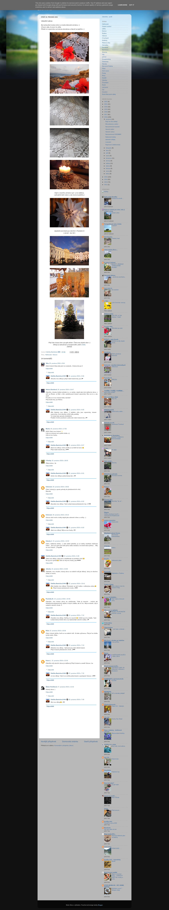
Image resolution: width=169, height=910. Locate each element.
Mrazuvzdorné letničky (118, 733)
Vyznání (114, 680)
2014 (106, 179)
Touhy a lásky (108, 584)
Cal (103, 89)
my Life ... (107, 757)
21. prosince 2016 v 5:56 (76, 376)
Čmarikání (105, 82)
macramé (105, 87)
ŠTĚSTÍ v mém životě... (111, 339)
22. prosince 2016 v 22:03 (60, 660)
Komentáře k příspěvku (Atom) (63, 745)
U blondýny (108, 623)
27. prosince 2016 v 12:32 (66, 687)
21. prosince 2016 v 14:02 (61, 541)
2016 (106, 117)
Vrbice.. (114, 547)
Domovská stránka (70, 741)
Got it (131, 5)
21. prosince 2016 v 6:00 (76, 409)
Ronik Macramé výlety (109, 94)
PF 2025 (114, 450)
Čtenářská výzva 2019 (110, 823)
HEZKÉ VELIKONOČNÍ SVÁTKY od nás (118, 612)
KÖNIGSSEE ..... (117, 848)
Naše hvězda (115, 797)
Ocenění (104, 92)
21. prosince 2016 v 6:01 (76, 473)
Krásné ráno (115, 759)
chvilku (83, 344)
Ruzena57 (107, 571)
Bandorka (107, 828)
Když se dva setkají (111, 121)
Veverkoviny (108, 237)
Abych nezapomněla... (111, 666)
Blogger (100, 905)
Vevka (106, 808)
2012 (106, 184)
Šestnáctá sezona (117, 475)
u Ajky (106, 301)
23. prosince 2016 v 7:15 (76, 673)
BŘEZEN (114, 379)
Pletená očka (106, 43)
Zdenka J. (49, 541)
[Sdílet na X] (74, 352)
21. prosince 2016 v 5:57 (76, 445)
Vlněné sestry (108, 314)
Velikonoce (115, 366)
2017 (106, 114)
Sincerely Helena (109, 275)
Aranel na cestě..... (110, 796)
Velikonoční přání (116, 560)
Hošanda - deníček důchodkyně (114, 365)
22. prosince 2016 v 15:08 (60, 569)
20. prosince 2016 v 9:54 (57, 363)
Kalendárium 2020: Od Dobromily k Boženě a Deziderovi (118, 669)
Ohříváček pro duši (117, 328)
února (108, 171)
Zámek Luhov (115, 213)
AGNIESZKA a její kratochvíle (113, 679)
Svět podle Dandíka (110, 197)
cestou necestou (109, 520)
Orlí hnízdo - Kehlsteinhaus (116, 535)
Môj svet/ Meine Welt (111, 397)
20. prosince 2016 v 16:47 (66, 389)
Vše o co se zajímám (111, 610)
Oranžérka (107, 770)
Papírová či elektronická (112, 144)
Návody (104, 64)
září (107, 153)
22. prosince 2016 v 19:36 (58, 630)
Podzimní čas (116, 772)
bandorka (107, 352)
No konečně (115, 290)
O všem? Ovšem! (110, 262)
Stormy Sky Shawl (117, 719)
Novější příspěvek (48, 741)
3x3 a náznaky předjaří (118, 693)
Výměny (104, 80)
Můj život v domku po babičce (114, 640)
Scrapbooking (106, 59)
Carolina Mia (108, 326)
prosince (108, 119)
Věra (47, 363)
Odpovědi (51, 372)
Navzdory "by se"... (117, 501)
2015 (106, 177)
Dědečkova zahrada (110, 474)
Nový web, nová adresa (118, 746)
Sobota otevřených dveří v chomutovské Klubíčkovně (111, 514)
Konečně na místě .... (118, 198)
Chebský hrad (116, 238)
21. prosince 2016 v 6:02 (76, 501)
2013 (106, 182)
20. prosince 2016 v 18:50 (61, 487)
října (107, 150)
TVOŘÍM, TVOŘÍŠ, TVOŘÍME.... (114, 391)
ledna (108, 173)
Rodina (104, 33)
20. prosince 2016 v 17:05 (58, 429)
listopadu (109, 148)
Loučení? (114, 225)
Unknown (49, 487)
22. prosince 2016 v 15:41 (77, 583)
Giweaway (105, 61)
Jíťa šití (106, 717)
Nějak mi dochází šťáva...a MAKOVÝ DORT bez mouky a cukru (117, 876)
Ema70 (106, 559)
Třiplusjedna (108, 627)
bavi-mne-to (108, 288)
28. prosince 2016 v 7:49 (76, 699)
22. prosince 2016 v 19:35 (62, 599)
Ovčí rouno (105, 71)
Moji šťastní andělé (110, 872)
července (109, 158)
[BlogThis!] (72, 352)
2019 (106, 109)
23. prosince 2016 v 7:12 (76, 615)
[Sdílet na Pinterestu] (78, 352)
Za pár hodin (115, 784)
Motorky (104, 52)
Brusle (113, 861)
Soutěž (104, 78)
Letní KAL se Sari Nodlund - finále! (117, 316)
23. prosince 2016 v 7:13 (76, 645)
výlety (104, 28)
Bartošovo (105, 50)
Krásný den (115, 522)
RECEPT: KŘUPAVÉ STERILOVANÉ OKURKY (118, 265)
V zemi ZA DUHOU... (110, 597)
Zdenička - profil (107, 17)
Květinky (104, 40)
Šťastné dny (108, 499)
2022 (106, 101)
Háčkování (48, 354)
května (108, 163)
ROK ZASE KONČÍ (109, 392)
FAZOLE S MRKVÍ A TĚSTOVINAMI (117, 437)
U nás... (106, 448)
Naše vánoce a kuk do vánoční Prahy (118, 586)
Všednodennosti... (110, 704)
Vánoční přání (109, 129)
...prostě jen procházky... (119, 277)
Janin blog (107, 847)
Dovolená (105, 47)
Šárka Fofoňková (51, 687)
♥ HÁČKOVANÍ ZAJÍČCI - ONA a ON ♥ (119, 655)
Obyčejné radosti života (112, 533)
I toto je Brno (115, 642)
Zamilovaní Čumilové (118, 424)
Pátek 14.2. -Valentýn (118, 706)
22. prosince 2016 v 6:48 (71, 556)
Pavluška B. (50, 599)
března (108, 168)
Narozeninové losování (112, 126)
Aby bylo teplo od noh (110, 829)
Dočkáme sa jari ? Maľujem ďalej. (117, 889)
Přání (103, 68)
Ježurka (48, 569)
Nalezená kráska (110, 137)
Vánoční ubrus (109, 132)
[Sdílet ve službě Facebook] (76, 352)
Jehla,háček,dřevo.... (111, 250)
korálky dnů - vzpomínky (112, 859)
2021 (106, 104)
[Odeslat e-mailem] (71, 352)
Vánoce (55, 354)
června (108, 160)
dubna (108, 166)
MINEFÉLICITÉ (109, 410)
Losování (108, 142)
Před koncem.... (116, 810)
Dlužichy (114, 462)
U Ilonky (48, 460)
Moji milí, (114, 398)
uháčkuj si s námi (110, 744)
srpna (108, 155)
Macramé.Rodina (107, 66)
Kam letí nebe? (109, 783)
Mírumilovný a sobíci (111, 124)
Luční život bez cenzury (118, 302)
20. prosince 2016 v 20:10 (61, 515)
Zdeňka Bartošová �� (58, 376)
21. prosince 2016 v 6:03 (76, 527)
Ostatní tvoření (106, 26)
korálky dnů (108, 821)
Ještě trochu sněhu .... (118, 411)
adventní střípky (110, 139)
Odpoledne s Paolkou (118, 573)
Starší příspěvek (91, 741)
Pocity (104, 73)
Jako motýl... (108, 461)
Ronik (104, 85)
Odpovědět (49, 368)
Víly (103, 54)
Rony (103, 75)
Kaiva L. (48, 660)
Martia (48, 429)
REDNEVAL (107, 691)
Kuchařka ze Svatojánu (112, 435)
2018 (106, 112)
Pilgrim (106, 512)
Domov (104, 31)
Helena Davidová (51, 389)
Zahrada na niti (109, 422)
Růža (47, 630)
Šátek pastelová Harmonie (116, 354)
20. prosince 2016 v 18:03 (60, 460)
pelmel (104, 57)
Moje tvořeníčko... (110, 834)
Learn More (122, 5)
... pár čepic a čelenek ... (119, 629)
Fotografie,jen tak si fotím (112, 224)
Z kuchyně (105, 38)
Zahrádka (105, 45)
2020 (106, 107)
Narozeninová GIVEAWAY (113, 134)
